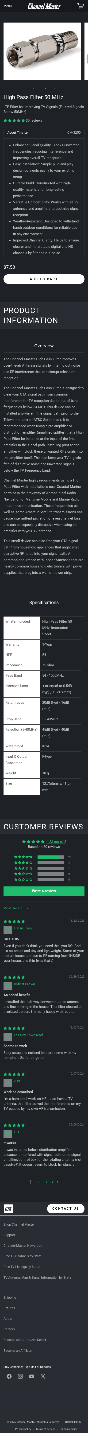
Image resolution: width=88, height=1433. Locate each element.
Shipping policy (68, 1429)
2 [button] (38, 1182)
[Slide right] (54, 88)
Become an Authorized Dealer (25, 1340)
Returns (9, 1308)
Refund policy (73, 1421)
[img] (14, 921)
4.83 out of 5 (56, 842)
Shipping (10, 1297)
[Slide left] (34, 88)
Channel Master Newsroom (23, 1245)
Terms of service (45, 1429)
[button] (7, 6)
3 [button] (46, 1182)
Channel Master (26, 1422)
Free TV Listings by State (21, 1267)
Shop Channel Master (19, 1224)
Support (9, 1235)
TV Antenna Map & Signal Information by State (37, 1277)
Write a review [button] (44, 891)
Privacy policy (23, 1429)
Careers (9, 1329)
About (8, 1318)
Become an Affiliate (17, 1350)
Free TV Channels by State (23, 1256)
